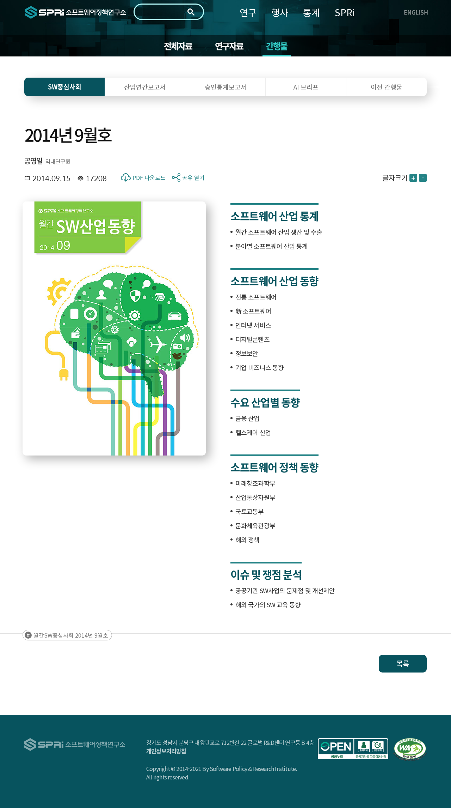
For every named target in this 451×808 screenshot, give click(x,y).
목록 (402, 663)
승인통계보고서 (226, 86)
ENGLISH (416, 12)
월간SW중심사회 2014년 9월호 (70, 635)
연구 (248, 12)
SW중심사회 (64, 86)
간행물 (277, 46)
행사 (279, 12)
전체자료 (178, 46)
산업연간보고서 (145, 86)
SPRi (345, 12)
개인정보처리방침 (166, 751)
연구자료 (229, 46)
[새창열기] (353, 748)
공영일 (33, 161)
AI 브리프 (306, 86)
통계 (311, 12)
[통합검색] (190, 12)
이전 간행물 (386, 86)
